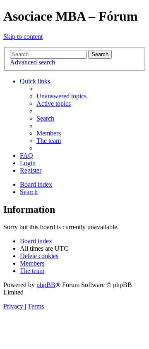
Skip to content (23, 36)
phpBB (45, 284)
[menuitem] (61, 96)
